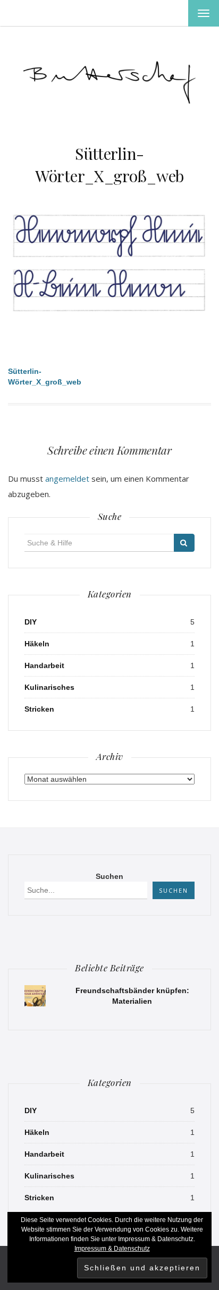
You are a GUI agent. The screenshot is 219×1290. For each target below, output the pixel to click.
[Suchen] (184, 543)
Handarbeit (44, 665)
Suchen (109, 876)
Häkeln (36, 643)
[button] (109, 79)
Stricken (39, 709)
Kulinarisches (49, 687)
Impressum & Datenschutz (112, 1248)
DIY (30, 622)
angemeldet (67, 478)
